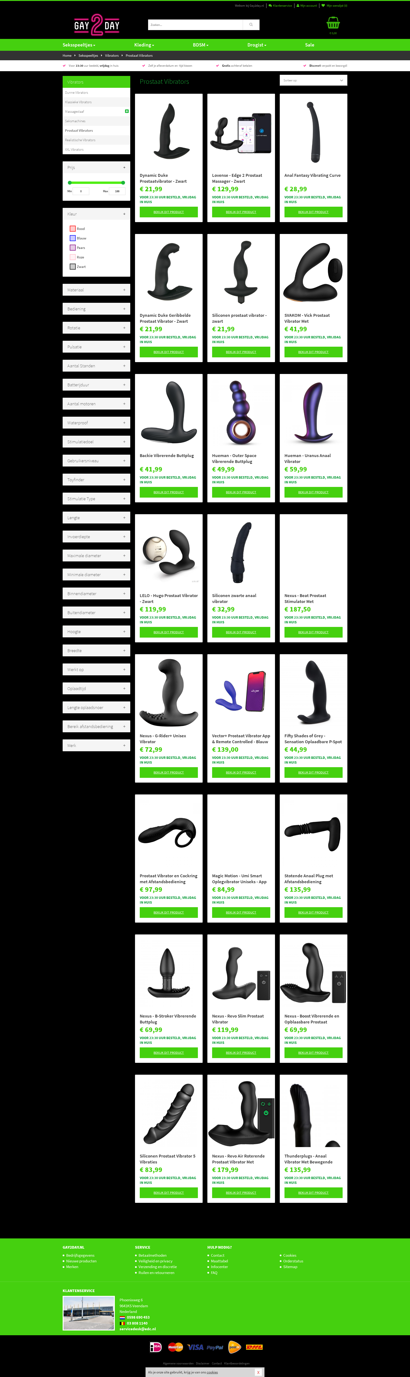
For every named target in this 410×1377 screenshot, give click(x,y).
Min (69, 191)
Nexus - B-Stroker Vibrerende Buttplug (168, 1019)
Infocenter (219, 1266)
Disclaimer (203, 1363)
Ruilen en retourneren (156, 1272)
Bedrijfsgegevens (80, 1255)
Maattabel (219, 1261)
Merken (72, 1266)
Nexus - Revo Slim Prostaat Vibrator (238, 1019)
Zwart (81, 266)
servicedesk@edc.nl (138, 1328)
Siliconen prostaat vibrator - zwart (239, 318)
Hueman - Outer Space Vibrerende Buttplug (234, 458)
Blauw (81, 238)
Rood (81, 228)
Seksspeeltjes (77, 45)
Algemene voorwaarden (178, 1363)
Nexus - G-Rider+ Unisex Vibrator (163, 738)
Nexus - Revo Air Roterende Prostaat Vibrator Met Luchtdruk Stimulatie (238, 1159)
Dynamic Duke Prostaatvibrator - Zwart (163, 178)
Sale (309, 45)
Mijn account (308, 6)
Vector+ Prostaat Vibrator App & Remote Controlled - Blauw (241, 738)
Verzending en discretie (158, 1266)
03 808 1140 (137, 1323)
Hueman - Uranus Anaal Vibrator (307, 458)
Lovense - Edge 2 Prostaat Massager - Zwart (237, 178)
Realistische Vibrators (80, 140)
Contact (217, 1255)
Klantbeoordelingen (237, 1363)
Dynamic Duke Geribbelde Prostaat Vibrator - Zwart (165, 318)
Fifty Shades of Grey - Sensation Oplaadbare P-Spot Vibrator (313, 739)
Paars (81, 247)
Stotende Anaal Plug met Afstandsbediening (308, 878)
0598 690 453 (138, 1317)
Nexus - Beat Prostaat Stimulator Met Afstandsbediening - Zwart (310, 598)
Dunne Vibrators (76, 92)
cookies (212, 1372)
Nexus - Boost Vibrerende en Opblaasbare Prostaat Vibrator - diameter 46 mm (311, 1019)
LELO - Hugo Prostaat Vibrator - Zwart (169, 598)
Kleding (142, 45)
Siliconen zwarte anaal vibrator (234, 598)
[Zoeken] (251, 24)
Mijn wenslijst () (336, 6)
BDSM (199, 45)
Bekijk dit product (169, 212)
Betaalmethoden (153, 1255)
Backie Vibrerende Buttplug (167, 455)
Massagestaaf (74, 111)
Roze (80, 257)
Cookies (289, 1255)
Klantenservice (282, 6)
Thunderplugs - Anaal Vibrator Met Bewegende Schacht (308, 1159)
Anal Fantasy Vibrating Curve (312, 175)
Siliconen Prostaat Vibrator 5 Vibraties (168, 1159)
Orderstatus (293, 1261)
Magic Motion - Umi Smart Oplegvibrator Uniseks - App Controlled (239, 879)
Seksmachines (75, 121)
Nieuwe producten (81, 1261)
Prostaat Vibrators (79, 130)
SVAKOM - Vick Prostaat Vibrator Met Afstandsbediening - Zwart (310, 318)
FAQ (214, 1272)
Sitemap (290, 1266)
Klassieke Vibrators (78, 102)
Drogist (255, 45)
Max (105, 191)
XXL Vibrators (74, 149)
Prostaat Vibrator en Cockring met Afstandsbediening (168, 878)
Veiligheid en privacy (155, 1261)
